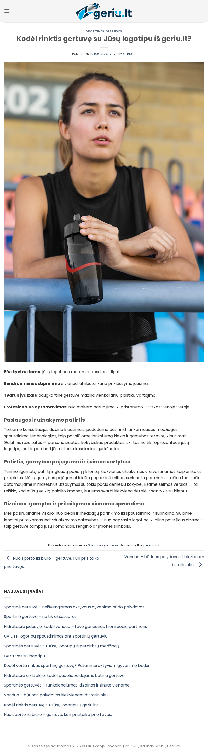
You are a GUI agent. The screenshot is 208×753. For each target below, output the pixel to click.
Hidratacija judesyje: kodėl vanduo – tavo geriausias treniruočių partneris (75, 626)
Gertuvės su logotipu (24, 656)
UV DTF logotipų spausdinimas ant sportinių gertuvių (56, 636)
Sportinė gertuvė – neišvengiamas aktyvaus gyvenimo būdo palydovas (74, 607)
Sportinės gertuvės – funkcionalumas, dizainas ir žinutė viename (67, 685)
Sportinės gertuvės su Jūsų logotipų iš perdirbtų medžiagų (61, 646)
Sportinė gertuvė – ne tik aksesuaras (40, 617)
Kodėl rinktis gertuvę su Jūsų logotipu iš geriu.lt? (51, 705)
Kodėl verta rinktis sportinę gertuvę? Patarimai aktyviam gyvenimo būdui (76, 665)
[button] (7, 11)
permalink (151, 545)
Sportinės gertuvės (104, 31)
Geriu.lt (129, 54)
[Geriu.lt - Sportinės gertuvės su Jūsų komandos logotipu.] (104, 11)
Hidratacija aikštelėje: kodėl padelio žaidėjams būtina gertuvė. (64, 675)
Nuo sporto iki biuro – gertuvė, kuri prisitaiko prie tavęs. (58, 714)
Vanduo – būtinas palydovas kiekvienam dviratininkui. (56, 695)
